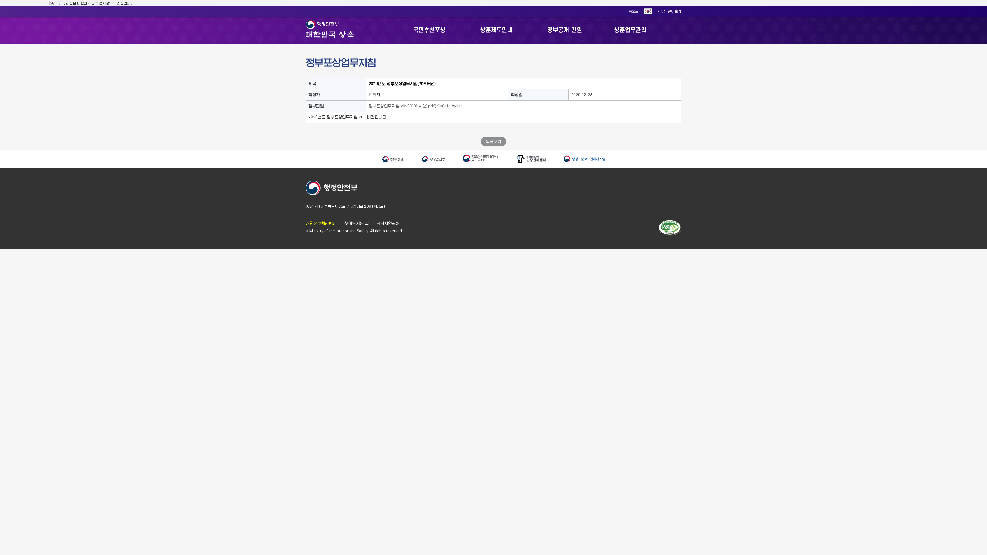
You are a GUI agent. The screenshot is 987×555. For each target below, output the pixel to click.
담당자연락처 (388, 223)
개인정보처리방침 (321, 223)
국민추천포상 (429, 30)
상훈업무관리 (630, 30)
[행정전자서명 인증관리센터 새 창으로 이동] (531, 159)
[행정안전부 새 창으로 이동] (433, 159)
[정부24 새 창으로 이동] (393, 159)
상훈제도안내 (496, 30)
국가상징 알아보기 (666, 11)
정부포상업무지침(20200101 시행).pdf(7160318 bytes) (416, 106)
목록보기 (493, 142)
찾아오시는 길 (356, 223)
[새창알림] (669, 228)
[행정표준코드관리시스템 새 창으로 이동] (584, 159)
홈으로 (633, 11)
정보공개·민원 (564, 30)
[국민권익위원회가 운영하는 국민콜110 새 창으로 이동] (480, 159)
